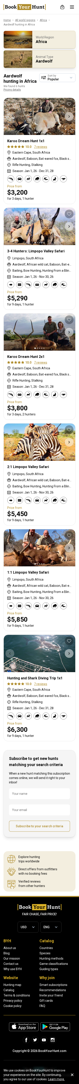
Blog (7, 953)
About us (10, 948)
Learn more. (56, 1079)
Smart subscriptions (53, 985)
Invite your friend (51, 995)
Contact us (11, 964)
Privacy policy (13, 1000)
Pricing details (12, 89)
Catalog (9, 990)
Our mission (12, 958)
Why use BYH (13, 969)
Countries (46, 948)
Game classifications (54, 964)
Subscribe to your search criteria (39, 826)
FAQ (42, 1006)
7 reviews (40, 147)
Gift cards (46, 1000)
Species (45, 953)
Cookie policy (13, 1006)
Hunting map (12, 985)
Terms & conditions (17, 995)
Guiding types (49, 969)
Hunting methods (51, 958)
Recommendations (53, 990)
